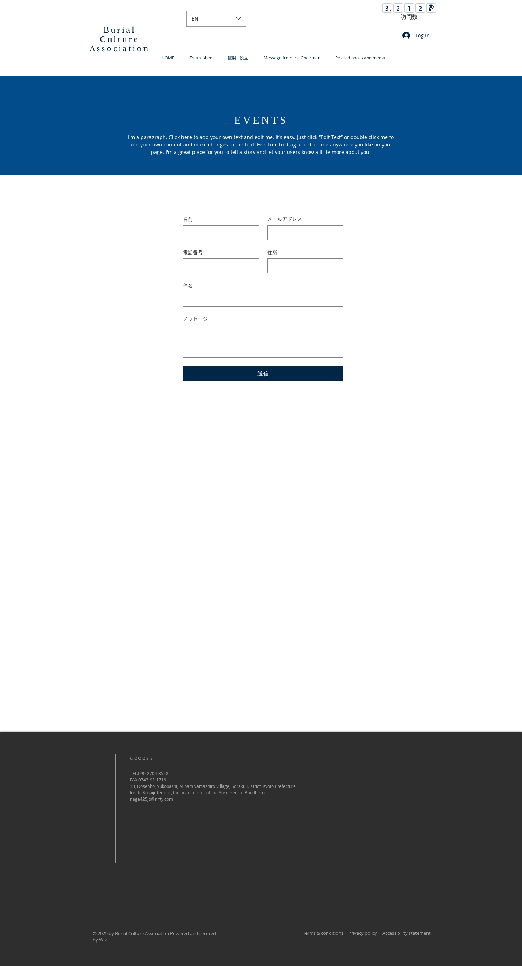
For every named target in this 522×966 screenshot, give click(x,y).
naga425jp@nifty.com (151, 799)
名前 (188, 218)
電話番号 (193, 252)
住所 (272, 252)
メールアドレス (284, 218)
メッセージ (195, 318)
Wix (103, 939)
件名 (188, 285)
